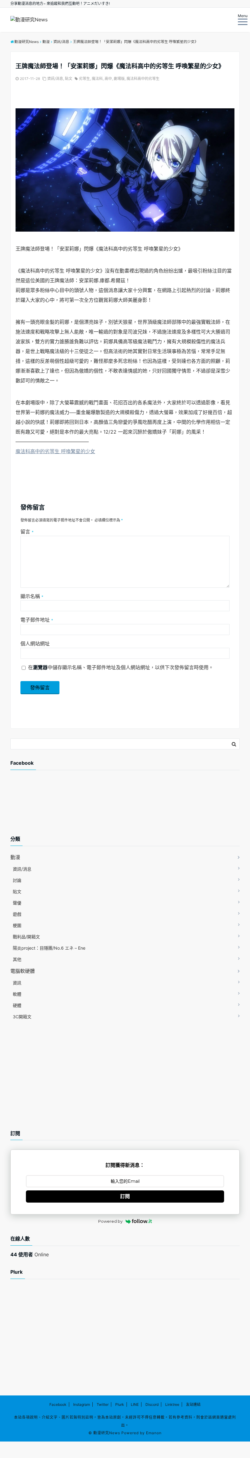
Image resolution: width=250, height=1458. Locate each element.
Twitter (103, 1404)
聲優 (17, 902)
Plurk (119, 1404)
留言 (27, 532)
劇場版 (119, 78)
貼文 (68, 78)
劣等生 (84, 78)
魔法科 (97, 78)
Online (29, 1254)
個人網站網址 (35, 644)
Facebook (57, 1404)
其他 (17, 959)
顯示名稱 (31, 596)
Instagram (81, 1404)
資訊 (17, 982)
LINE (135, 1404)
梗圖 (17, 925)
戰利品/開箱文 (26, 936)
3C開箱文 (22, 1016)
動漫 (15, 857)
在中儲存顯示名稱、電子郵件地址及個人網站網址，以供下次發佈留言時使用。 (120, 667)
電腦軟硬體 (22, 971)
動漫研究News (106, 1433)
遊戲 (17, 914)
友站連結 (193, 1404)
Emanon (154, 1433)
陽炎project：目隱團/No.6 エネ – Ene (49, 948)
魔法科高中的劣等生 (143, 78)
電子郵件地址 (36, 620)
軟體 (17, 994)
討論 (17, 880)
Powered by (110, 1221)
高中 (108, 78)
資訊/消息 (55, 78)
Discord (152, 1404)
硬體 (17, 1005)
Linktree (172, 1404)
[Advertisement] (59, 807)
